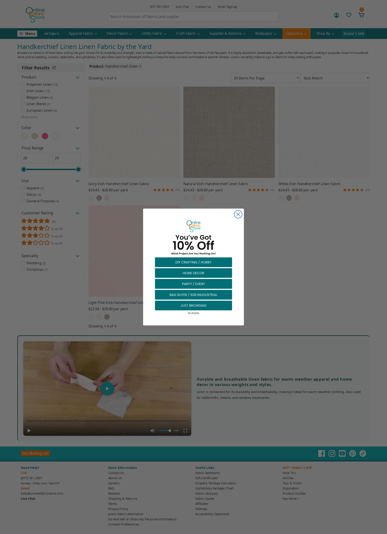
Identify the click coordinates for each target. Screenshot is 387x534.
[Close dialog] (238, 214)
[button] (193, 262)
